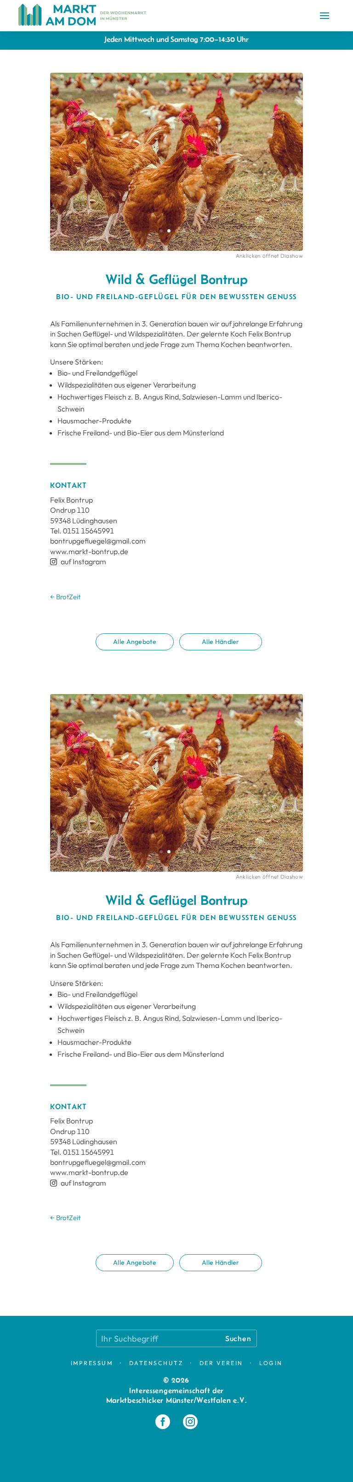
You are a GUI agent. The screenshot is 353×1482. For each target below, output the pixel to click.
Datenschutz (156, 1362)
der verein (221, 1362)
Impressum (92, 1362)
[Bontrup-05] (176, 250)
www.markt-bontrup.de (89, 551)
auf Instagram (78, 561)
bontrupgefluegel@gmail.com (98, 540)
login (271, 1362)
